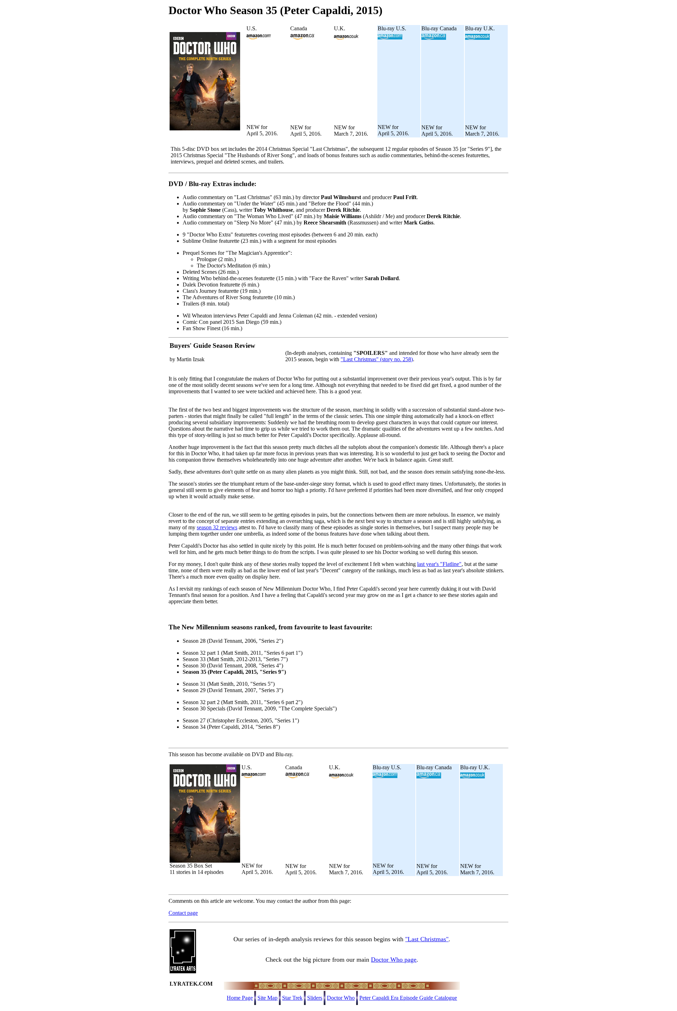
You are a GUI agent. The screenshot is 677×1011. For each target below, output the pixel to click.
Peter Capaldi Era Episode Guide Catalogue (408, 998)
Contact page (183, 913)
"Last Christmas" (427, 939)
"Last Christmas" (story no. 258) (377, 359)
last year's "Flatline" (439, 564)
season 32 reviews (217, 527)
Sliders (314, 998)
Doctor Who (341, 998)
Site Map (267, 998)
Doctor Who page (393, 959)
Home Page (240, 998)
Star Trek (292, 998)
